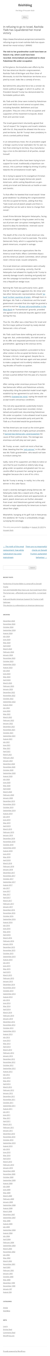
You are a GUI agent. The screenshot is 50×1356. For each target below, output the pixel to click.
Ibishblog (25, 5)
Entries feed (7, 1329)
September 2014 (9, 994)
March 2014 (7, 1012)
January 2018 (8, 869)
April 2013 (7, 1046)
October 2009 (8, 1177)
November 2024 (9, 624)
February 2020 (8, 795)
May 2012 (6, 1081)
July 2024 (6, 636)
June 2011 (6, 1115)
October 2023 (8, 661)
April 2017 (7, 897)
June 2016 (6, 928)
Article (5, 1308)
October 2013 (8, 1028)
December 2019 (9, 801)
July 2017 (6, 888)
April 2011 (7, 1121)
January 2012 (8, 1093)
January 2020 (8, 798)
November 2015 (9, 950)
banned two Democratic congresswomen (22, 434)
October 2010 (8, 1140)
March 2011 (7, 1124)
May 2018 (6, 857)
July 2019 (6, 817)
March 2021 (7, 754)
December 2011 (9, 1096)
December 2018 (9, 838)
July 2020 (6, 779)
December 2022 (9, 692)
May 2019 (6, 823)
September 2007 (9, 1217)
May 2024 (6, 642)
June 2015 (6, 966)
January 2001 (8, 1273)
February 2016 (8, 941)
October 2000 (8, 1276)
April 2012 (7, 1084)
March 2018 (7, 863)
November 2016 (9, 913)
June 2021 (6, 745)
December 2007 (9, 1214)
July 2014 (6, 1000)
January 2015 (8, 981)
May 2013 (6, 1043)
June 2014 (6, 1003)
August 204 (7, 1292)
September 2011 (9, 1106)
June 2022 (6, 711)
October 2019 (8, 807)
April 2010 (7, 1158)
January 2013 (8, 1056)
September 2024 (9, 630)
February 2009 (8, 1199)
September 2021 (9, 736)
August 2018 (7, 851)
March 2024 (7, 649)
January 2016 (8, 944)
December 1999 (9, 1283)
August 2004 (7, 1233)
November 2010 (9, 1137)
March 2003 (7, 1248)
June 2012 (6, 1078)
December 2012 (9, 1059)
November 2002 (9, 1252)
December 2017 (9, 872)
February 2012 (8, 1090)
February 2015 (8, 978)
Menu (25, 17)
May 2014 (6, 1006)
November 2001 (9, 1264)
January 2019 (8, 835)
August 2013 (7, 1034)
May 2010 (6, 1155)
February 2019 (8, 832)
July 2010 (6, 1149)
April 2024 (7, 646)
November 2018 (9, 841)
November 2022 (9, 695)
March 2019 (7, 829)
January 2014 (8, 1019)
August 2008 (7, 1208)
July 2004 (6, 1236)
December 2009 (9, 1171)
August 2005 (7, 1224)
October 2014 (8, 991)
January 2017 (8, 907)
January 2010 (8, 1168)
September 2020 (9, 773)
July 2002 (6, 1255)
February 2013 (8, 1053)
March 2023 (7, 683)
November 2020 (9, 767)
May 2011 (6, 1118)
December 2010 (9, 1134)
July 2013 (6, 1037)
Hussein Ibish (8, 530)
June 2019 (6, 820)
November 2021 (9, 730)
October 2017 (8, 879)
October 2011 (8, 1102)
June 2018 (6, 854)
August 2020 (7, 776)
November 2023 (9, 658)
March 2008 (7, 1211)
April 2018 (7, 860)
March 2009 (7, 1196)
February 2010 (8, 1165)
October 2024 (8, 627)
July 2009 (6, 1186)
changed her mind (19, 396)
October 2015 (8, 953)
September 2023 (9, 664)
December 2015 (9, 947)
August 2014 (7, 997)
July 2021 (6, 742)
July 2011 (6, 1112)
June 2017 (6, 891)
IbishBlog (25, 527)
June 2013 (6, 1040)
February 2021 (8, 757)
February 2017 (8, 904)
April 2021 (7, 751)
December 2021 (9, 726)
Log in (5, 1326)
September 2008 (9, 1205)
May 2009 (6, 1193)
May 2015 (6, 969)
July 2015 (6, 963)
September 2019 (9, 810)
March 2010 (7, 1161)
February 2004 (8, 1242)
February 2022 (8, 720)
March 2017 (7, 900)
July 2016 (6, 925)
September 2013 (9, 1031)
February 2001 (8, 1270)
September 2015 (9, 956)
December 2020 (9, 764)
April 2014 (7, 1009)
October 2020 (8, 770)
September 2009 (9, 1180)
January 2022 (8, 723)
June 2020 (6, 782)
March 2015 (7, 975)
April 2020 (7, 789)
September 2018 (9, 848)
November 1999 (9, 1286)
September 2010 (9, 1143)
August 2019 (7, 813)
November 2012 (9, 1062)
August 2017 (7, 885)
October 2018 (8, 844)
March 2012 (7, 1087)
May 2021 (6, 748)
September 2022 (9, 702)
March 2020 (7, 792)
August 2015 (7, 959)
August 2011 (7, 1109)
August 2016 (7, 922)
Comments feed (9, 1332)
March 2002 (7, 1261)
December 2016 (9, 910)
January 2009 (8, 1202)
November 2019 (9, 804)
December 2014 (9, 984)
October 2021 (8, 733)
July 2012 (6, 1074)
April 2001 (7, 1267)
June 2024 (6, 639)
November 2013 (9, 1025)
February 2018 (8, 866)
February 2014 (8, 1015)
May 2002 (6, 1258)
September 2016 (9, 919)
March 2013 (7, 1050)
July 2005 (6, 1227)
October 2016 (8, 916)
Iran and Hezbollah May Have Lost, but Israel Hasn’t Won (25, 590)
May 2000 (6, 1280)
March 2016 (7, 938)
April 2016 (7, 935)
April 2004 (7, 1239)
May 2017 (6, 894)
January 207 (7, 1289)
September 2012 (9, 1068)
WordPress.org (8, 1336)
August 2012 (7, 1071)
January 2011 (8, 1130)
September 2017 (9, 882)
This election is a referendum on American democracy (23, 605)
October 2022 (8, 698)
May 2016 (6, 932)
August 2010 (7, 1146)
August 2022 (7, 705)
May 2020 (6, 785)
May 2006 (6, 1221)
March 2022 (7, 717)
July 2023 (6, 670)
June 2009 (6, 1189)
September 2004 (9, 1230)
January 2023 (8, 689)
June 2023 (6, 674)
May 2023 (6, 677)
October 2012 (8, 1065)
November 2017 (9, 876)
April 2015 (7, 972)
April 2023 (7, 680)
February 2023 (8, 686)
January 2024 (8, 655)
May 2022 (6, 714)
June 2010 (6, 1152)
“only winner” (29, 449)
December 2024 (9, 621)
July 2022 (6, 708)
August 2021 (7, 739)
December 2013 (9, 1022)
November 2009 (9, 1174)
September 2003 (9, 1245)
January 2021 (8, 761)
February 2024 (8, 652)
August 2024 (7, 633)
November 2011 (9, 1099)
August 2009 (7, 1183)
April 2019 (7, 826)
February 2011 (8, 1127)
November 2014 (9, 987)
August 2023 (7, 667)
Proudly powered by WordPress (14, 1351)
